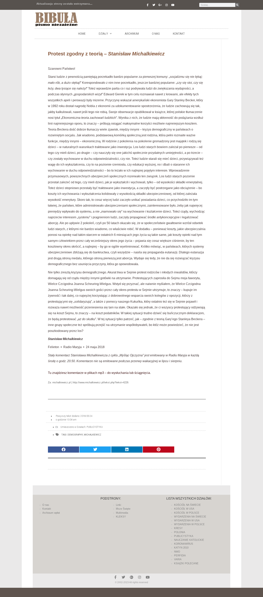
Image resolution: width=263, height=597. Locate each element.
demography (75, 434)
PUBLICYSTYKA (95, 427)
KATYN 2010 (181, 547)
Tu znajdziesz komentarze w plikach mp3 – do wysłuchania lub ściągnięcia (99, 372)
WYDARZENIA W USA (187, 520)
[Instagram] (166, 5)
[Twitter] (154, 5)
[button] (63, 449)
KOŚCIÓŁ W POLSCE (186, 512)
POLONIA (179, 532)
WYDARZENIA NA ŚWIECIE (190, 516)
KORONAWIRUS (183, 543)
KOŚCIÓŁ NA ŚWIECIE (187, 504)
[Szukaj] (237, 5)
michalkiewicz (92, 434)
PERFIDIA (180, 555)
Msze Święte (123, 508)
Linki (118, 504)
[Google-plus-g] (160, 5)
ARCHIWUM (132, 33)
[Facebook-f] (147, 5)
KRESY (178, 528)
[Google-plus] (131, 577)
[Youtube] (173, 5)
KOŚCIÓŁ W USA (184, 508)
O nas (156, 33)
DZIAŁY (103, 33)
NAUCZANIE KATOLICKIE (189, 539)
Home (82, 33)
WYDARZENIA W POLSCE (189, 524)
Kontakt (179, 33)
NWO (177, 551)
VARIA (178, 559)
